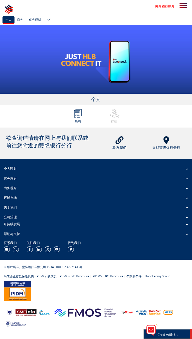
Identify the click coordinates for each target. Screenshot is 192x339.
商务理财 (10, 188)
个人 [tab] (95, 99)
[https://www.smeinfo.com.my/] (26, 312)
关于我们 (10, 207)
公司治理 (10, 217)
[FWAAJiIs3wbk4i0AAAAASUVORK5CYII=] (16, 249)
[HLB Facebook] (30, 249)
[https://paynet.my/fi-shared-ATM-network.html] (168, 312)
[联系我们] (7, 249)
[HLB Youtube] (57, 249)
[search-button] (183, 6)
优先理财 (35, 20)
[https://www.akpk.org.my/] (44, 312)
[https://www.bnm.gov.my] (10, 312)
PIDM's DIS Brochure (74, 276)
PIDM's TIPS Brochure (107, 276)
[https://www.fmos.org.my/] (85, 312)
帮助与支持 (12, 234)
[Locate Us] (71, 249)
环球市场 (10, 197)
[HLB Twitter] (48, 249)
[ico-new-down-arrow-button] (47, 20)
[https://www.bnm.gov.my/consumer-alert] (16, 323)
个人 (9, 20)
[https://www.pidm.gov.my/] (17, 290)
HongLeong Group (157, 276)
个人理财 (10, 168)
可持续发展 (12, 224)
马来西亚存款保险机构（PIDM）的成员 (30, 276)
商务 (20, 20)
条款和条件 (134, 276)
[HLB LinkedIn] (39, 249)
